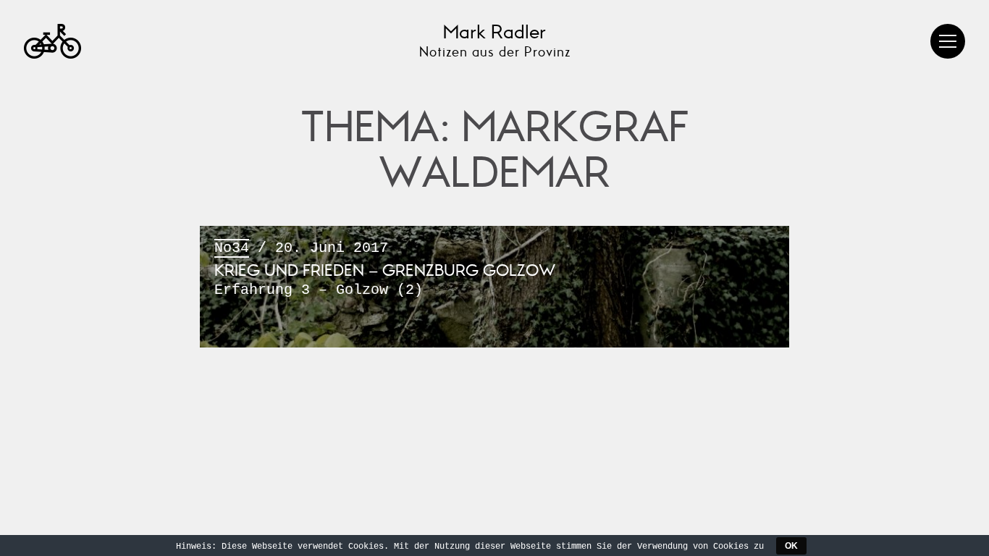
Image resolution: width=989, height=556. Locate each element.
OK (791, 546)
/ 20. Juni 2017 (384, 269)
